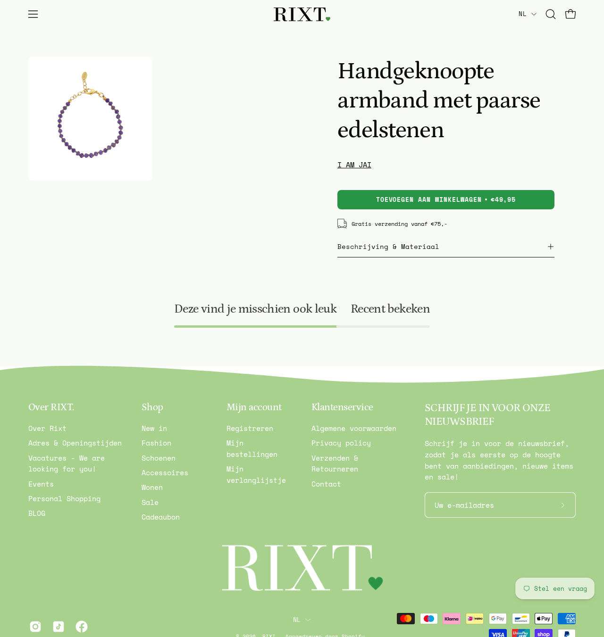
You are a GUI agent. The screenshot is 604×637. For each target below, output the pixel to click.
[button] (551, 14)
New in (154, 428)
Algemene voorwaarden (353, 428)
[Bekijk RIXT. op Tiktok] (56, 627)
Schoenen (159, 458)
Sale (150, 502)
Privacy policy (341, 443)
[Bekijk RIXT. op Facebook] (80, 627)
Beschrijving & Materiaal (388, 246)
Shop (152, 407)
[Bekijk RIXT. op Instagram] (33, 627)
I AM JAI (354, 164)
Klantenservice (342, 407)
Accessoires (165, 472)
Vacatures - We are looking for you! (66, 463)
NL (523, 13)
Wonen (152, 487)
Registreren (249, 428)
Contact (326, 484)
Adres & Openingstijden (75, 443)
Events (41, 484)
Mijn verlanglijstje (256, 475)
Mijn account (254, 407)
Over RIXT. (51, 407)
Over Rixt (47, 428)
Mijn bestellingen (251, 449)
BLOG (36, 513)
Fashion (156, 443)
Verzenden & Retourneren (334, 463)
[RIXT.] (302, 14)
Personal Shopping (64, 499)
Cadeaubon (161, 517)
